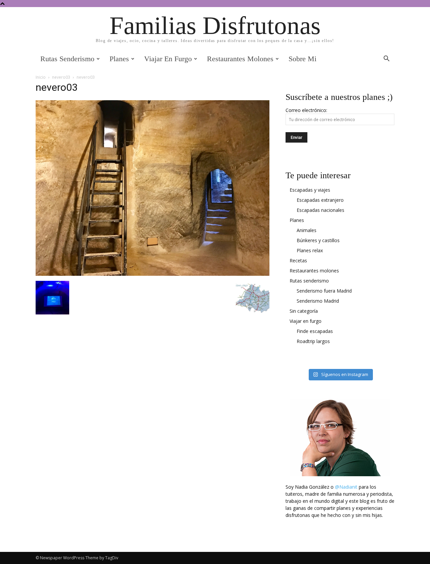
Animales (306, 230)
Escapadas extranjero (320, 200)
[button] (386, 59)
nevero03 (61, 77)
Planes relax (310, 250)
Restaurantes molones (240, 58)
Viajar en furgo (168, 58)
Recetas (298, 260)
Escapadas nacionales (320, 210)
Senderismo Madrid (318, 301)
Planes (119, 58)
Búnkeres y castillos (318, 240)
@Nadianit (346, 487)
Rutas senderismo (67, 58)
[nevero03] (152, 274)
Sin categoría (304, 311)
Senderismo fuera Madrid (324, 291)
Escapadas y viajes (310, 190)
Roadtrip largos (313, 341)
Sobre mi (302, 58)
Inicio (41, 77)
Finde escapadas (315, 331)
